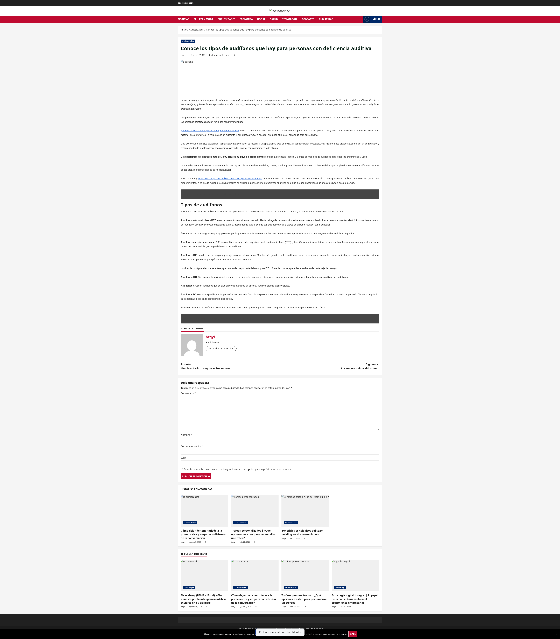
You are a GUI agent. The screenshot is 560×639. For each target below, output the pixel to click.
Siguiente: (360, 366)
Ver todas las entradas (221, 348)
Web (183, 457)
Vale (353, 633)
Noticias (183, 19)
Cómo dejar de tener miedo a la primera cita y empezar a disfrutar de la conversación (203, 534)
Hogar (261, 19)
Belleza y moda (203, 19)
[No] (556, 634)
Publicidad (326, 19)
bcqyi (183, 55)
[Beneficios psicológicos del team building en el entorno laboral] (305, 511)
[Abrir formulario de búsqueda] (360, 19)
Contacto (308, 19)
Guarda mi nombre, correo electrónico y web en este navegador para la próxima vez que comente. (238, 469)
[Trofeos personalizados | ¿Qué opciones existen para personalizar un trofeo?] (255, 511)
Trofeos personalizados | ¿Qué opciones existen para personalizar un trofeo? (254, 534)
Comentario (188, 393)
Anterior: (205, 366)
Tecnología (290, 19)
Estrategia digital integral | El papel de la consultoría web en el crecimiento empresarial (355, 598)
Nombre (186, 434)
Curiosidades (226, 19)
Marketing (339, 587)
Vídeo (376, 19)
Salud (274, 19)
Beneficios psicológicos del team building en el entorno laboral (302, 532)
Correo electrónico (192, 446)
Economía (246, 19)
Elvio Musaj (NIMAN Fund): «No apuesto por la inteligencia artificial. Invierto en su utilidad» (204, 598)
